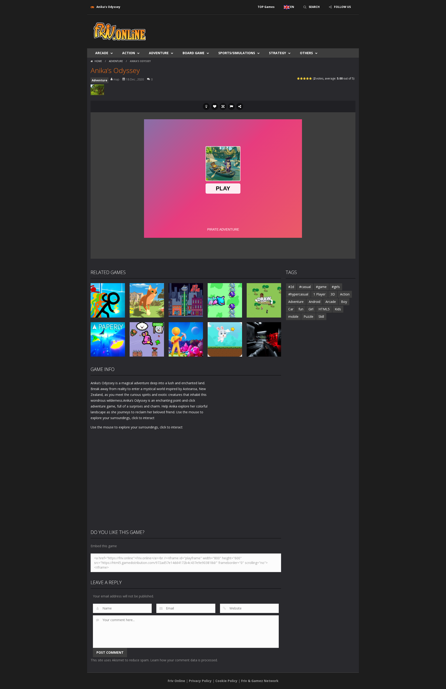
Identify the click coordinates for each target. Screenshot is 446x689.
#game (321, 287)
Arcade (101, 53)
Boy (344, 301)
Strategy (277, 53)
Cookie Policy (226, 681)
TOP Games (266, 7)
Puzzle (308, 316)
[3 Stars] (304, 78)
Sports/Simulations (236, 53)
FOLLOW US (342, 7)
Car (290, 309)
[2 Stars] (301, 78)
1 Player (319, 294)
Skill (321, 316)
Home (98, 61)
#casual (305, 287)
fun (300, 309)
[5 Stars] (310, 78)
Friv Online (176, 681)
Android (314, 301)
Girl (310, 309)
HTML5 (324, 309)
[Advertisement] (270, 28)
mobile (293, 316)
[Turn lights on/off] (206, 106)
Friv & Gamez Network (260, 681)
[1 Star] (298, 78)
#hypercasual (298, 294)
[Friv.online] (120, 31)
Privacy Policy (200, 681)
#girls (336, 287)
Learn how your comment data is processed (183, 660)
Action (128, 53)
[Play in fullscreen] (223, 106)
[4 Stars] (307, 78)
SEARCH (314, 7)
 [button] (231, 106)
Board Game (193, 53)
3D (333, 294)
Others (306, 53)
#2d (291, 287)
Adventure (159, 53)
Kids (338, 309)
